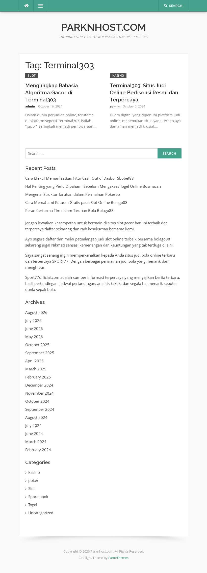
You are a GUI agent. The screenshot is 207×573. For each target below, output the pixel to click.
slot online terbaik (121, 238)
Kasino (118, 75)
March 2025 (35, 368)
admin (30, 106)
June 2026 (34, 328)
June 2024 (34, 433)
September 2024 (39, 409)
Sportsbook (38, 496)
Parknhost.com (103, 27)
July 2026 (33, 320)
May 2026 (34, 336)
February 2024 (38, 449)
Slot (32, 75)
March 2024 (35, 441)
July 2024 (33, 425)
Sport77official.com (42, 277)
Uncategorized (40, 512)
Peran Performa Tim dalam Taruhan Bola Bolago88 (69, 210)
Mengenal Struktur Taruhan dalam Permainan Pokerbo (72, 194)
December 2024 (39, 385)
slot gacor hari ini (132, 222)
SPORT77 (60, 261)
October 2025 (37, 344)
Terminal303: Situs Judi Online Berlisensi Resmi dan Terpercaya (144, 93)
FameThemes (118, 557)
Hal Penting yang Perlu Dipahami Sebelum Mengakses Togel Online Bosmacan (93, 186)
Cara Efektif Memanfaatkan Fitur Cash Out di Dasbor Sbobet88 (79, 178)
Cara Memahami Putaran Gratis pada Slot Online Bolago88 (76, 202)
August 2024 (36, 417)
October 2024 (37, 401)
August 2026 (36, 312)
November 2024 (39, 393)
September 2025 (39, 352)
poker (33, 480)
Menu (39, 5)
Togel (32, 504)
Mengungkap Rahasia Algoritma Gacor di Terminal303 (51, 93)
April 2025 (34, 360)
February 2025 (38, 376)
